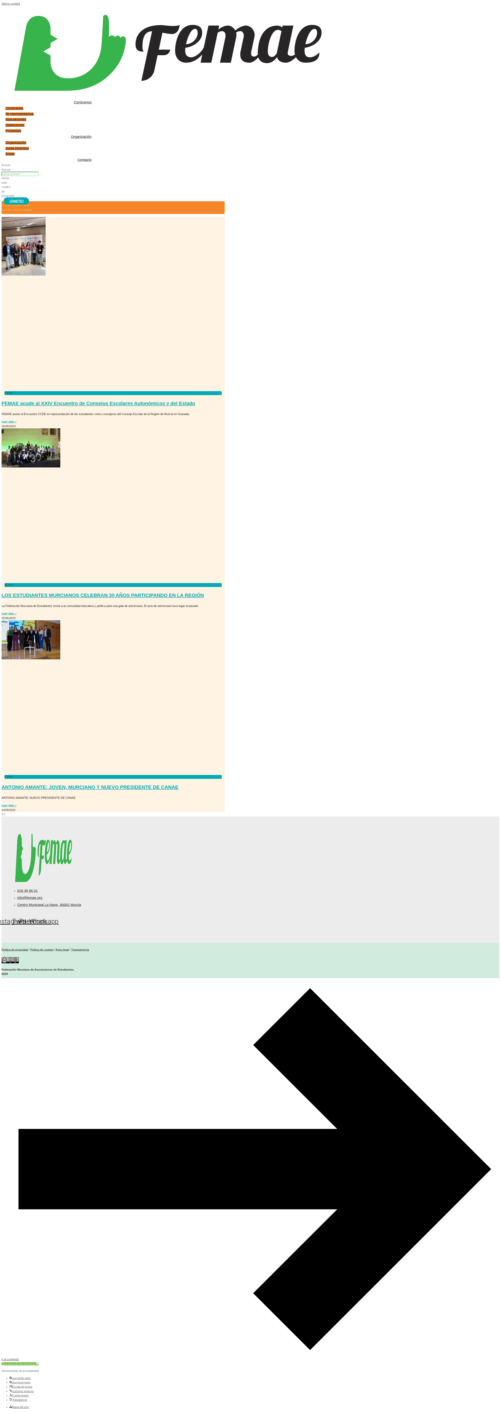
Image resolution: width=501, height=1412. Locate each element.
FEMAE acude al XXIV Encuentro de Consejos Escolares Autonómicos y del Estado (98, 403)
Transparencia (80, 949)
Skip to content (11, 3)
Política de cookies (41, 949)
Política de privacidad (15, 949)
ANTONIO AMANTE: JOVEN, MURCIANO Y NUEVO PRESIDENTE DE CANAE (90, 787)
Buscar (6, 169)
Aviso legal (62, 949)
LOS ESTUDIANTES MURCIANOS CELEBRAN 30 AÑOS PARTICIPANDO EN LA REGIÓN (103, 595)
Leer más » (9, 421)
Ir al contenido (10, 1359)
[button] (20, 1363)
